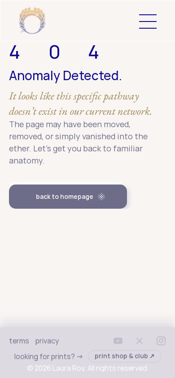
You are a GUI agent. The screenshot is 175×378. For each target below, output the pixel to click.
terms (19, 341)
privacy (46, 341)
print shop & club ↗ (124, 356)
